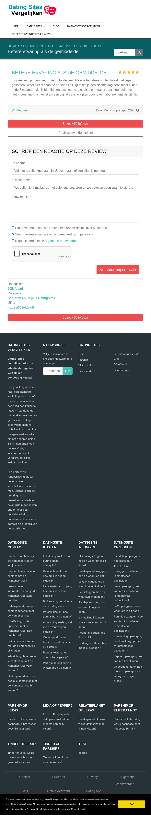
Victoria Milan (86, 365)
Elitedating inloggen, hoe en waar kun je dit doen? (92, 560)
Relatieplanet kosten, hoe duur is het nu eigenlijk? (56, 576)
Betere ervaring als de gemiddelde (59, 72)
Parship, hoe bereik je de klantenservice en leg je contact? (21, 560)
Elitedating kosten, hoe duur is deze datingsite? (57, 560)
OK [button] (132, 804)
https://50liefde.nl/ (21, 307)
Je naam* (18, 163)
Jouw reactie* (21, 196)
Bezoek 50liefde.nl (75, 317)
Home (15, 26)
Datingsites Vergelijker (83, 26)
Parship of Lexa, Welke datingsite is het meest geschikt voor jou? (22, 724)
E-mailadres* (21, 180)
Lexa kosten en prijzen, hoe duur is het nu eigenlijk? (57, 591)
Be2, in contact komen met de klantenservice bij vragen (21, 646)
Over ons (58, 777)
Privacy (92, 777)
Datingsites (34, 26)
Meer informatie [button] (78, 809)
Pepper (19, 396)
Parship (12, 401)
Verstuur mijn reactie (118, 269)
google (82, 752)
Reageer (21, 110)
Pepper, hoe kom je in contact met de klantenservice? (21, 576)
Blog (56, 26)
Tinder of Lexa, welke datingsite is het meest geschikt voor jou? (22, 757)
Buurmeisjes (121, 370)
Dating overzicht (58, 791)
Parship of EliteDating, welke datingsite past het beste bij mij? (127, 724)
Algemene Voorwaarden (61, 241)
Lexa (28, 396)
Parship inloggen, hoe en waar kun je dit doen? (92, 607)
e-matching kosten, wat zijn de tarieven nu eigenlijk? (57, 627)
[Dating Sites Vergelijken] (32, 10)
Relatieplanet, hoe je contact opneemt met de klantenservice (21, 611)
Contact (24, 777)
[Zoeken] (139, 52)
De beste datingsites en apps (31, 34)
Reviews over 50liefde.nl (75, 132)
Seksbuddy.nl (86, 371)
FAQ (24, 791)
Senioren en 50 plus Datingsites (49, 46)
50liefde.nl (92, 46)
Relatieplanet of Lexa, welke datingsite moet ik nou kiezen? (92, 724)
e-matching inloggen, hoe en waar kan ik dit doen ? (92, 622)
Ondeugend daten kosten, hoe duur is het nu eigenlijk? (57, 642)
